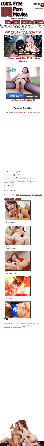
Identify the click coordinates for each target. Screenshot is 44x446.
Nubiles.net (9, 112)
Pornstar (35, 325)
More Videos (19, 175)
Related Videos (9, 199)
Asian (30, 323)
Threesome (7, 327)
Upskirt (26, 323)
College (15, 327)
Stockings (22, 325)
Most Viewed (38, 22)
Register (41, 8)
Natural (22, 323)
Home (8, 22)
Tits (11, 327)
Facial (39, 325)
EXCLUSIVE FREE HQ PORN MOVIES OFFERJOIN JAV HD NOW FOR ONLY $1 (23, 33)
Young (9, 325)
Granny (17, 323)
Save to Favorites (25, 195)
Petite (5, 325)
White (13, 325)
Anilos (16, 112)
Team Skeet (36, 112)
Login (36, 8)
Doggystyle (29, 325)
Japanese (34, 181)
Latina (34, 323)
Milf (38, 323)
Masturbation (8, 182)
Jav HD (29, 112)
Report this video (37, 195)
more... (24, 327)
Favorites (18, 199)
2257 (17, 195)
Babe (19, 327)
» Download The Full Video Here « (23, 60)
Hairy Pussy (27, 181)
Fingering (20, 181)
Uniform (13, 323)
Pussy (14, 182)
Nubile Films (22, 112)
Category (15, 22)
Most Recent (26, 22)
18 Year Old (7, 323)
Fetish (17, 325)
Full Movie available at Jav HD (23, 100)
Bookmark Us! (38, 4)
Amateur (13, 181)
